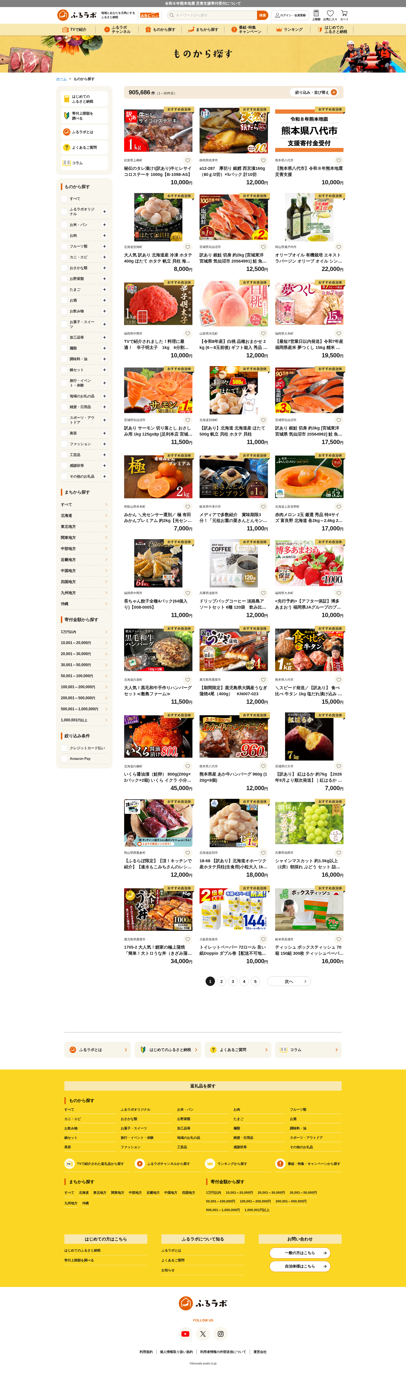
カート (344, 19)
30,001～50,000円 (303, 1192)
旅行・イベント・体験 (137, 1137)
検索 (262, 15)
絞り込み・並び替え (312, 92)
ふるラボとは (171, 1250)
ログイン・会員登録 (293, 15)
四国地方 (68, 582)
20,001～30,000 (76, 654)
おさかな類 (129, 1119)
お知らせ (168, 1270)
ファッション (131, 1147)
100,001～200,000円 (255, 1201)
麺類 (237, 1128)
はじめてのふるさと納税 (82, 1250)
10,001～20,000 (76, 643)
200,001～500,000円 (291, 1201)
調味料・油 (298, 1128)
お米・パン (185, 1109)
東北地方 (68, 527)
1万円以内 (213, 1192)
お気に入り (330, 19)
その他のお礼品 (301, 1147)
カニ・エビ (72, 1119)
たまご (238, 1119)
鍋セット (71, 1137)
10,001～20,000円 (239, 1192)
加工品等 (183, 1128)
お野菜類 (183, 1119)
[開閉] (104, 211)
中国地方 (68, 571)
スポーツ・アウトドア (306, 1137)
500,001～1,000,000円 (223, 1210)
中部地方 (68, 549)
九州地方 (68, 593)
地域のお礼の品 (188, 1137)
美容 (67, 1147)
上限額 (316, 19)
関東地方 (68, 538)
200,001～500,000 (78, 698)
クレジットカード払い (87, 748)
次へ (289, 981)
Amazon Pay (80, 759)
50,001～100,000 (77, 676)
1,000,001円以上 (257, 1210)
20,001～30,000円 (271, 1192)
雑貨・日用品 (243, 1137)
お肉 (237, 1109)
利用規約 (146, 1352)
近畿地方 (68, 560)
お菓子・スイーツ (134, 1128)
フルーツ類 (298, 1109)
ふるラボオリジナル (135, 1109)
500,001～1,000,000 (79, 709)
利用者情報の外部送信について (223, 1352)
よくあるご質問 (172, 1260)
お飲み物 (71, 1128)
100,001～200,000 (78, 687)
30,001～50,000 (76, 665)
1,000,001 (74, 720)
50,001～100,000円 (220, 1201)
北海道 (66, 516)
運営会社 (260, 1352)
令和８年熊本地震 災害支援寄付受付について (203, 3)
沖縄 (64, 604)
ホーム (61, 79)
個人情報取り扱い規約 (176, 1352)
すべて (75, 199)
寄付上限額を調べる (79, 1260)
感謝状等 (240, 1147)
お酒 (293, 1119)
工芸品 (182, 1147)
